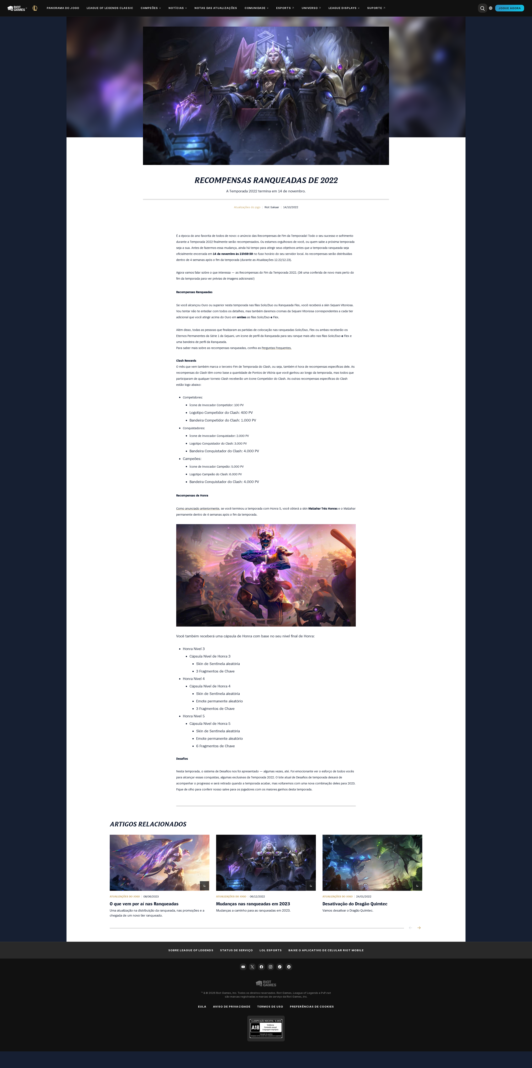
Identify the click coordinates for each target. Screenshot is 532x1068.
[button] (247, 207)
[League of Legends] (36, 8)
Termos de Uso (270, 1006)
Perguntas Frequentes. (277, 348)
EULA (202, 1006)
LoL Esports (271, 950)
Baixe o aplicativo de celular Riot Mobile (326, 950)
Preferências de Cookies (312, 1006)
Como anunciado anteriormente (197, 508)
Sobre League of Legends (190, 950)
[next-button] (419, 928)
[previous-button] (410, 928)
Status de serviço (236, 950)
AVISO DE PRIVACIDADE (231, 1006)
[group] (266, 876)
